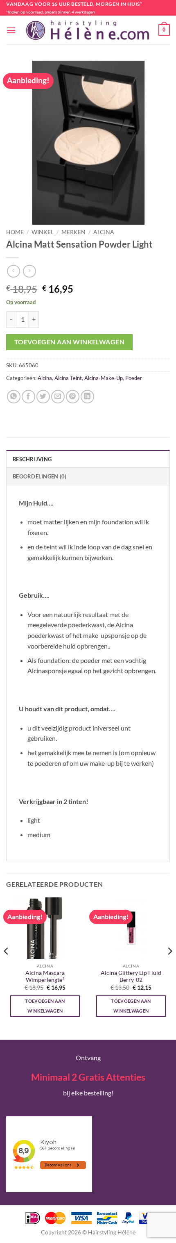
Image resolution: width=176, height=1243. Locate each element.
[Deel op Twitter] (43, 396)
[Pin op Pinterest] (72, 396)
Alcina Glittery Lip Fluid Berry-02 (131, 976)
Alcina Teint (68, 378)
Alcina (103, 232)
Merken (73, 232)
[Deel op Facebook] (28, 396)
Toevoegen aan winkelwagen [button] (45, 1005)
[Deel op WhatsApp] (13, 396)
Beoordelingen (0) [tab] (39, 476)
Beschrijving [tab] (32, 459)
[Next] (169, 968)
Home (15, 232)
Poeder (133, 378)
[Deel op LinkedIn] (87, 396)
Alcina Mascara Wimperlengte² (45, 976)
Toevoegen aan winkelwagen (69, 342)
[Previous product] (29, 271)
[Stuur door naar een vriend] (58, 396)
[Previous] (6, 968)
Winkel (43, 232)
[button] (11, 30)
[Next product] (13, 271)
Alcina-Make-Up (103, 378)
